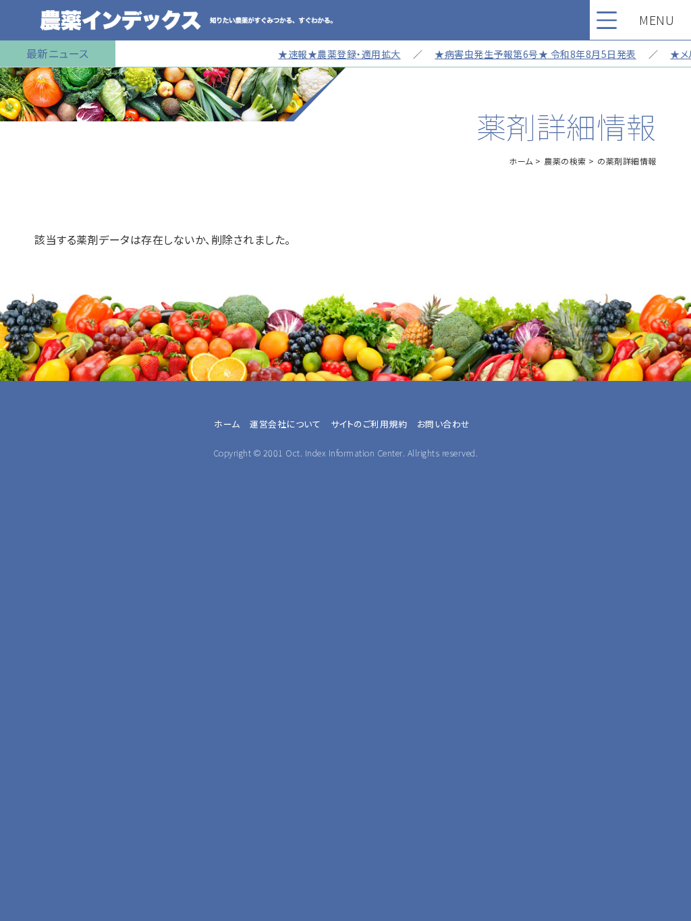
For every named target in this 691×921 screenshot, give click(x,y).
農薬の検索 (565, 161)
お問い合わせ (443, 423)
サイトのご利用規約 (369, 423)
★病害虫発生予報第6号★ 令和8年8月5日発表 (524, 54)
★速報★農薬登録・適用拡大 (328, 54)
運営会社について (285, 423)
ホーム (521, 161)
